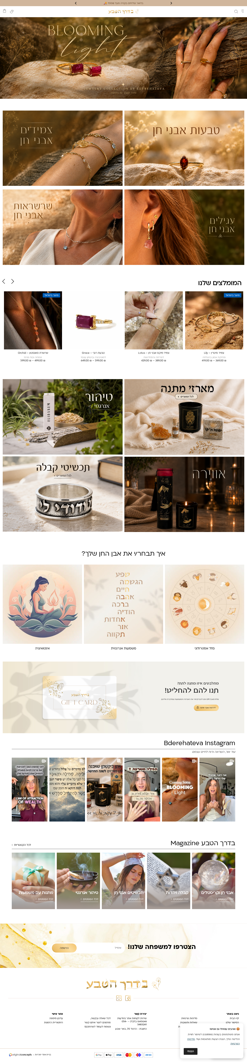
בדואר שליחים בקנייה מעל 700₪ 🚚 (123, 3)
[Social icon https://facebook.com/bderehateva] (128, 998)
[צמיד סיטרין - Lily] (214, 320)
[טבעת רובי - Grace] (93, 320)
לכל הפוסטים (225, 899)
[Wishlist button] (12, 11)
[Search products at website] (236, 11)
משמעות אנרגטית (123, 648)
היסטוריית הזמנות (53, 1022)
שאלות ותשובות (188, 1022)
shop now (123, 58)
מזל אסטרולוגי (205, 648)
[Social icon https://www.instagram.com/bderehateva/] (119, 998)
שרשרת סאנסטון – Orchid (33, 353)
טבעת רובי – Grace (93, 353)
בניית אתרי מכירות (43, 1055)
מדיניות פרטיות (189, 1018)
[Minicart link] (4, 10)
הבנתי (190, 1051)
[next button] (76, 3)
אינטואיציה (42, 648)
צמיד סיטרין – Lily (214, 353)
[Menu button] (242, 11)
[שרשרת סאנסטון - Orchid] (33, 320)
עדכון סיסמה (56, 1018)
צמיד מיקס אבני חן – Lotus (153, 353)
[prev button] (171, 3)
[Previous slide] (17, 793)
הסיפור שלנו (232, 1022)
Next (3, 281)
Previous (12, 281)
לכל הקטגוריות (22, 845)
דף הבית (234, 1018)
